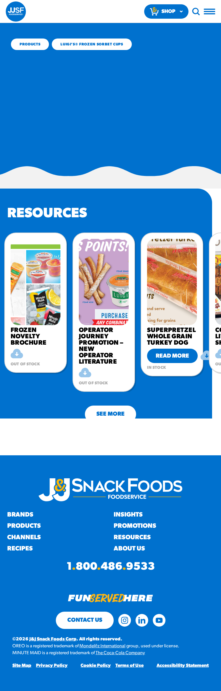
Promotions (135, 526)
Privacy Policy (52, 665)
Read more (172, 356)
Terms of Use (129, 665)
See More (110, 414)
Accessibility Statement (183, 665)
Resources (132, 537)
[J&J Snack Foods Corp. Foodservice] (16, 11)
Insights (128, 515)
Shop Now (168, 14)
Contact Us (84, 620)
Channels (24, 537)
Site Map (21, 665)
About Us (129, 549)
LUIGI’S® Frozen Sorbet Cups (91, 44)
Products (30, 44)
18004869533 (110, 567)
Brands (20, 515)
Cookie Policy (96, 665)
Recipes (20, 549)
